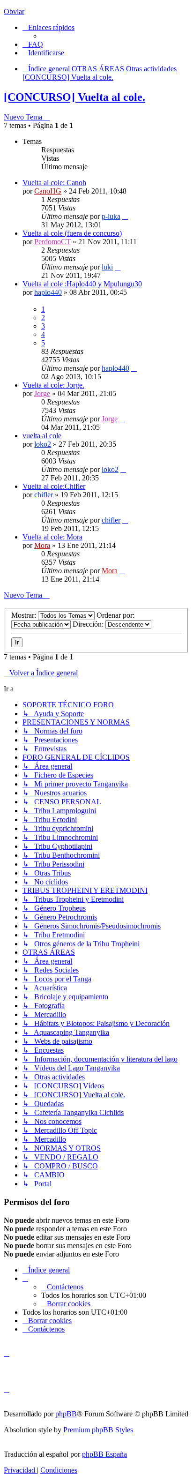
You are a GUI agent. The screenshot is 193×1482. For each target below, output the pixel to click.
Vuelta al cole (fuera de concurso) (72, 233)
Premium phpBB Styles (98, 1430)
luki (107, 267)
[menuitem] (32, 44)
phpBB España (104, 1454)
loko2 (42, 444)
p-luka (111, 216)
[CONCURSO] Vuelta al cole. (74, 97)
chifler (43, 495)
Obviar (14, 11)
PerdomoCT (52, 242)
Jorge (42, 393)
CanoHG (47, 191)
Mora (42, 545)
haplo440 (48, 292)
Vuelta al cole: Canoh (54, 183)
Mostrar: (24, 615)
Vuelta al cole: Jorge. (53, 385)
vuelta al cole (41, 436)
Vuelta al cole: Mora (52, 537)
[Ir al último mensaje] (125, 216)
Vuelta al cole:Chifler (53, 486)
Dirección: (89, 624)
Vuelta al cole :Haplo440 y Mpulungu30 (82, 284)
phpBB (66, 1414)
